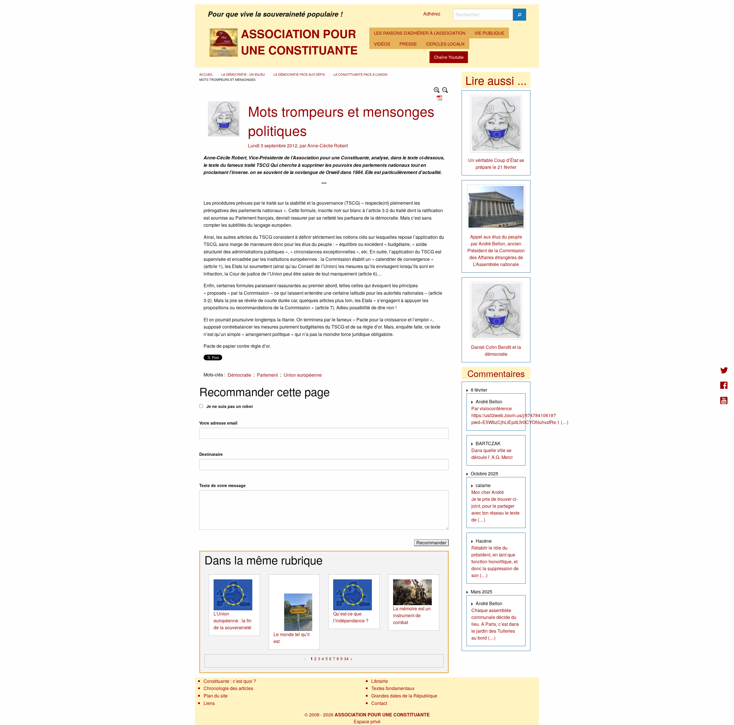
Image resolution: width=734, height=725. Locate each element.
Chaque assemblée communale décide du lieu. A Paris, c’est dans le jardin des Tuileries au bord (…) (495, 624)
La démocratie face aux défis (300, 74)
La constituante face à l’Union (360, 74)
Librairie (379, 681)
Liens (209, 703)
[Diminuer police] (445, 90)
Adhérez (431, 13)
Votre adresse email (218, 423)
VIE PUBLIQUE (489, 33)
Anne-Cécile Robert (327, 145)
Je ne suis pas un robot (229, 406)
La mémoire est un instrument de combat (412, 615)
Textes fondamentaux (393, 688)
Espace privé (367, 721)
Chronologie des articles (228, 688)
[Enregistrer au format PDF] (440, 97)
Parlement (267, 375)
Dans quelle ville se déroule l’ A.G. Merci (492, 453)
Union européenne (303, 375)
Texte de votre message (222, 485)
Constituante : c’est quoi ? (230, 681)
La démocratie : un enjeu (243, 74)
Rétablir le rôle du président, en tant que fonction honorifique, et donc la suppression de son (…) (495, 561)
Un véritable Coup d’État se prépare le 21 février (496, 163)
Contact (379, 703)
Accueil (206, 74)
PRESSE (408, 44)
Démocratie (239, 375)
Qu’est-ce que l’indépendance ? (350, 617)
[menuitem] (419, 33)
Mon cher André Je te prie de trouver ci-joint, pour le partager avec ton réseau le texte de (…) (495, 506)
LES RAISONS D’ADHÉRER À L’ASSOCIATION (419, 33)
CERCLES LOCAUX (445, 44)
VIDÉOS (382, 44)
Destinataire (211, 454)
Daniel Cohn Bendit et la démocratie (496, 350)
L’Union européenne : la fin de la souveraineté (232, 620)
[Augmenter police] (436, 90)
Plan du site (216, 695)
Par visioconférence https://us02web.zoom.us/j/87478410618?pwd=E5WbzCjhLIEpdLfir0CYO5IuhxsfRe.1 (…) (519, 415)
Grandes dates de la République (404, 695)
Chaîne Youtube (449, 57)
